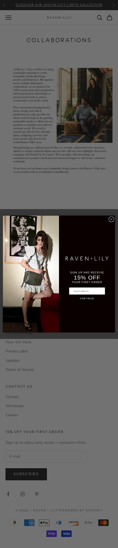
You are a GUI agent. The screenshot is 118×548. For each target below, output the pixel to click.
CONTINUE (87, 298)
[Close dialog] (111, 219)
